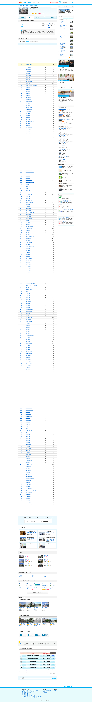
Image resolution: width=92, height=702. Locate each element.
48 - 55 (21, 242)
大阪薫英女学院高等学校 (29, 202)
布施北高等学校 (28, 512)
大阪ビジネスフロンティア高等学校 (31, 285)
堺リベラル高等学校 (29, 317)
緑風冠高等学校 (28, 428)
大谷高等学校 (28, 125)
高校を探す (64, 221)
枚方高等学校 (28, 232)
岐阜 (25, 694)
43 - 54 (21, 268)
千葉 (30, 692)
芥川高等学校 (28, 323)
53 (21, 291)
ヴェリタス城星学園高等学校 (30, 283)
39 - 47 (21, 373)
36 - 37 (21, 494)
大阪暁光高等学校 (28, 359)
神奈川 (25, 692)
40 (21, 454)
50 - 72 (21, 71)
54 (21, 272)
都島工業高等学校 (28, 301)
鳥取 (22, 696)
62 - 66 (21, 115)
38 (21, 480)
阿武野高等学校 (28, 432)
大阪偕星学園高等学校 (29, 373)
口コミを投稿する (32, 521)
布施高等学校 (28, 224)
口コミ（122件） (38, 17)
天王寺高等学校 (27, 555)
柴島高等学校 (28, 327)
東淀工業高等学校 (28, 506)
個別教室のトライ (45, 587)
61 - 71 (21, 73)
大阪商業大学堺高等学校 (29, 289)
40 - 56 (21, 238)
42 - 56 (21, 234)
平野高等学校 (28, 486)
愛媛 (38, 696)
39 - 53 (21, 289)
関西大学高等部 (28, 119)
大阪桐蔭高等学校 (28, 75)
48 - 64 (21, 137)
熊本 (29, 697)
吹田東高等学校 (28, 305)
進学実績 (52, 17)
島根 (25, 696)
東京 (22, 692)
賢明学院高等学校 (28, 208)
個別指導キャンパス (22, 587)
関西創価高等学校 (28, 97)
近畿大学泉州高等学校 (29, 260)
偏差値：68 (28, 625)
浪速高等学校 (28, 135)
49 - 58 (21, 208)
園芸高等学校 (28, 468)
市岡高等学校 (28, 196)
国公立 (32, 41)
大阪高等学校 (28, 345)
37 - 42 (21, 430)
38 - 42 (21, 442)
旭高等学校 (27, 220)
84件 (31, 608)
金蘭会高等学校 (28, 341)
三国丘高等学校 (44, 623)
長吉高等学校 (28, 500)
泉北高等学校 (28, 186)
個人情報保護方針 (45, 692)
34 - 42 (21, 440)
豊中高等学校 (28, 79)
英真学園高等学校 (28, 420)
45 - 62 (21, 170)
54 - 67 (21, 109)
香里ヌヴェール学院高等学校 (30, 212)
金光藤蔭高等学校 (28, 502)
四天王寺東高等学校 (29, 200)
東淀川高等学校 (28, 367)
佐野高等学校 (28, 204)
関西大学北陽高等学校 (29, 137)
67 (21, 103)
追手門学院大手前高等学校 (30, 172)
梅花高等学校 (28, 240)
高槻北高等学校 (28, 291)
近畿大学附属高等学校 (29, 81)
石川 (29, 691)
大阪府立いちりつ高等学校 (30, 182)
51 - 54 (21, 270)
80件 (31, 624)
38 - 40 (21, 456)
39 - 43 (21, 420)
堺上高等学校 (28, 446)
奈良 (31, 695)
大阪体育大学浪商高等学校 (30, 246)
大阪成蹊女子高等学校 (29, 228)
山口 (31, 696)
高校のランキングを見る (66, 217)
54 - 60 (21, 192)
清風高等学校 (28, 73)
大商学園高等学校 (28, 319)
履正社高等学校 (28, 123)
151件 (47, 608)
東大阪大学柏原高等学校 (29, 464)
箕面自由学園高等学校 (29, 170)
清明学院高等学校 (28, 355)
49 (21, 339)
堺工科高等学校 (28, 472)
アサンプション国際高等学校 (30, 236)
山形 (34, 690)
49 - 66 (21, 123)
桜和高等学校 (28, 299)
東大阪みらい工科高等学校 (30, 478)
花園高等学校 (28, 256)
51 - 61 (21, 180)
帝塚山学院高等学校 (29, 180)
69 (21, 85)
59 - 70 (21, 81)
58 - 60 (21, 182)
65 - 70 (21, 83)
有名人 (45, 576)
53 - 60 (21, 188)
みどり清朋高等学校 (29, 351)
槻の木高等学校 (28, 222)
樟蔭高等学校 (28, 262)
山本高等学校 (28, 293)
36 (21, 510)
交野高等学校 (28, 339)
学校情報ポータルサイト (38, 2)
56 (21, 230)
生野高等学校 (28, 87)
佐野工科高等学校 (28, 448)
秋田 (32, 690)
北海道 (23, 690)
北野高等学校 (46, 555)
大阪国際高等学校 (28, 111)
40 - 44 (21, 418)
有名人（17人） (45, 17)
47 (21, 363)
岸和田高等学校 (28, 89)
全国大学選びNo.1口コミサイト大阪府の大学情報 (67, 201)
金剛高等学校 (28, 347)
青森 (25, 690)
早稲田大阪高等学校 (29, 109)
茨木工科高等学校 (28, 496)
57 (21, 222)
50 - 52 (21, 301)
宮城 (30, 690)
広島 (29, 696)
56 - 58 (21, 212)
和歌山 (34, 695)
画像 (32, 576)
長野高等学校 (28, 349)
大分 (31, 697)
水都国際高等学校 (28, 216)
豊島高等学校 (28, 331)
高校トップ (23, 17)
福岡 (22, 697)
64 (21, 139)
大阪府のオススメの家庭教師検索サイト (68, 210)
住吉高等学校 (28, 131)
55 (21, 248)
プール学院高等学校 (29, 194)
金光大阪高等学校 (28, 210)
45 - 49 (21, 333)
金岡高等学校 (28, 325)
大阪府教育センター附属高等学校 (31, 406)
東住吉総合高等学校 (29, 460)
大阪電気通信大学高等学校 (30, 335)
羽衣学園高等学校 (28, 214)
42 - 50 (21, 321)
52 (21, 303)
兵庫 (25, 695)
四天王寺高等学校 (22, 607)
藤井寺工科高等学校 (29, 476)
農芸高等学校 (28, 412)
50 (21, 323)
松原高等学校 (28, 424)
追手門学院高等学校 (29, 101)
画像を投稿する (45, 521)
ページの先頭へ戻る (68, 686)
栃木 (27, 693)
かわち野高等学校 (28, 470)
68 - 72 (21, 67)
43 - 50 (21, 319)
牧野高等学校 (28, 190)
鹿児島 (37, 697)
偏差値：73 (20, 609)
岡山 (27, 696)
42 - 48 (21, 345)
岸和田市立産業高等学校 (29, 353)
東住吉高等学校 (28, 188)
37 (21, 496)
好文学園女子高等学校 (29, 343)
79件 (39, 624)
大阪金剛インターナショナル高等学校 (31, 490)
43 (21, 422)
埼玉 (28, 692)
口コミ (45, 575)
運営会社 (55, 690)
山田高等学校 (28, 198)
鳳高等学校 (27, 184)
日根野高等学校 (28, 315)
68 (21, 93)
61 (21, 174)
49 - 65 (21, 129)
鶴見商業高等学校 (28, 454)
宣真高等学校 (28, 357)
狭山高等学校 (28, 274)
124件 (39, 608)
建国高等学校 (28, 418)
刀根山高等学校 (28, 206)
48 (21, 347)
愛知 (22, 694)
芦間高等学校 (28, 303)
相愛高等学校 (28, 297)
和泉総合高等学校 (28, 480)
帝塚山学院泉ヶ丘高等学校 (30, 121)
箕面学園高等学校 (28, 444)
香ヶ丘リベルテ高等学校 (29, 504)
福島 (37, 690)
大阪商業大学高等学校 (29, 321)
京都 (27, 695)
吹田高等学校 (28, 434)
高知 (41, 696)
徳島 (34, 696)
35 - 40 (21, 464)
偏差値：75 (20, 625)
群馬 (25, 693)
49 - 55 (21, 258)
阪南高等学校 (28, 307)
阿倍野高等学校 (28, 248)
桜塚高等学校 (28, 176)
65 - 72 (21, 69)
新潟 (22, 691)
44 (21, 414)
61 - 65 (21, 127)
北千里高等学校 (28, 174)
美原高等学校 (28, 462)
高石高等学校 (28, 313)
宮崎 (34, 697)
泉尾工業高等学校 (28, 494)
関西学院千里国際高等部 (29, 226)
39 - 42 (21, 444)
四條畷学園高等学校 (29, 311)
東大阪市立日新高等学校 (29, 410)
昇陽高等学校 (28, 438)
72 (21, 64)
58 (21, 204)
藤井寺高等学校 (28, 369)
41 (21, 446)
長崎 (27, 697)
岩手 (28, 690)
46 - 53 (21, 287)
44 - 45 (21, 408)
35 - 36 (21, 506)
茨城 (22, 693)
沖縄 (39, 697)
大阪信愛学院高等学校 (29, 218)
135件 (24, 608)
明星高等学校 (28, 83)
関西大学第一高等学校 (29, 107)
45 (21, 406)
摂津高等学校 (28, 329)
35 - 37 (21, 504)
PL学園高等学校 (28, 295)
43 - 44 (21, 412)
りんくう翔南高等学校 (29, 488)
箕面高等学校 (28, 115)
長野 (25, 691)
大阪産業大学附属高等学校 (30, 268)
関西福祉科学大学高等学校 (30, 309)
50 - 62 (21, 168)
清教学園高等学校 (28, 69)
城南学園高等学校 (28, 238)
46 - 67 (21, 111)
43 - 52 (21, 309)
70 (21, 77)
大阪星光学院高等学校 (22, 623)
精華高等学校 (28, 440)
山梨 (34, 691)
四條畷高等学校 (28, 91)
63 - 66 (21, 113)
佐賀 (25, 697)
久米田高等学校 (28, 252)
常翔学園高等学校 (28, 133)
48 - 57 (21, 218)
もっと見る (71, 57)
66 (21, 117)
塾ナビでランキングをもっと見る (38, 592)
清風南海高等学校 (29, 607)
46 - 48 (21, 353)
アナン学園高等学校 (29, 408)
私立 (35, 41)
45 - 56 (21, 228)
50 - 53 (21, 295)
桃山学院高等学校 (28, 71)
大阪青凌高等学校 (28, 129)
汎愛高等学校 (28, 333)
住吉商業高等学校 (28, 466)
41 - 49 (21, 335)
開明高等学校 (28, 117)
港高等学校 (27, 371)
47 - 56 (21, 236)
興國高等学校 (28, 234)
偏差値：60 (35, 625)
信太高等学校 (28, 474)
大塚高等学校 (28, 337)
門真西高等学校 (28, 498)
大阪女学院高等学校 (29, 127)
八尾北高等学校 (28, 426)
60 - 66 (21, 125)
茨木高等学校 (36, 607)
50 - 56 (21, 240)
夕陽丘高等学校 (28, 178)
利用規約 (20, 643)
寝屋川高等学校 (28, 95)
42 (21, 432)
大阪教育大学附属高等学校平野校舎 (31, 85)
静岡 (27, 694)
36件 (24, 624)
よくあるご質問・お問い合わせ (47, 690)
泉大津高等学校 (28, 422)
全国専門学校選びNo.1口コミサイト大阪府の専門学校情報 (68, 196)
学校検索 (54, 678)
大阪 (22, 695)
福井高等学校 (28, 450)
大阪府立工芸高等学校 (29, 242)
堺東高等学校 (28, 254)
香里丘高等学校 (28, 272)
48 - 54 (21, 283)
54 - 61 (21, 172)
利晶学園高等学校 (28, 99)
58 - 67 (21, 101)
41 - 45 (21, 410)
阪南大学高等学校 (28, 266)
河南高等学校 (28, 250)
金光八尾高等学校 (28, 168)
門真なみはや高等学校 (29, 363)
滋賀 (29, 695)
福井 (31, 691)
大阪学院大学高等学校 (29, 287)
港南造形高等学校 (28, 365)
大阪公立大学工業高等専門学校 (30, 139)
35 (21, 512)
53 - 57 (21, 220)
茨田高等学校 (28, 510)
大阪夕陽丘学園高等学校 (29, 258)
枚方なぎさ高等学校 (29, 416)
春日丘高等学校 (28, 93)
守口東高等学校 (28, 452)
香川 (36, 696)
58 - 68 (21, 99)
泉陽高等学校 (28, 103)
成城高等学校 (28, 436)
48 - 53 (21, 297)
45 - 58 (21, 210)
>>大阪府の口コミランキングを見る (51, 628)
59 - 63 (21, 141)
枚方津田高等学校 (28, 414)
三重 (29, 694)
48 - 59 (21, 200)
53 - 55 (21, 256)
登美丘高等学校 (28, 230)
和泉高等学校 (28, 113)
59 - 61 (21, 178)
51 (21, 313)
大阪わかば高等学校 (29, 492)
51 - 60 (21, 194)
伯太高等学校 (28, 458)
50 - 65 (21, 135)
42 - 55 (21, 246)
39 (21, 466)
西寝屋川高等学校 (28, 484)
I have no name (22, 14)
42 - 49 (21, 337)
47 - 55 (21, 244)
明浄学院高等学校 (28, 361)
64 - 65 (21, 131)
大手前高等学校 (29, 64)
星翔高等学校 (28, 442)
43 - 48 (21, 355)
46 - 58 (21, 202)
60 (21, 184)
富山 (27, 691)
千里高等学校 (28, 105)
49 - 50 (21, 329)
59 (21, 196)
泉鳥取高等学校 (28, 482)
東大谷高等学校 (28, 192)
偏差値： (26, 556)
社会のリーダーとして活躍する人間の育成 (69, 11)
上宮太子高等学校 (28, 264)
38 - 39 (21, 478)
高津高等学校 (28, 77)
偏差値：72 (35, 609)
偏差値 (30, 17)
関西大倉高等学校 (28, 67)
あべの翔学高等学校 (29, 430)
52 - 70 (21, 75)
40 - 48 (21, 357)
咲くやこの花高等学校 (29, 270)
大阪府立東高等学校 (29, 141)
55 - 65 (21, 133)
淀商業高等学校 (28, 456)
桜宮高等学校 (28, 244)
